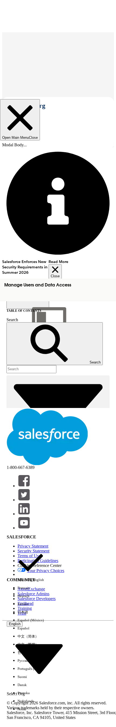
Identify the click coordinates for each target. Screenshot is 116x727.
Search (12, 319)
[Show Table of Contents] (27, 304)
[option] (31, 566)
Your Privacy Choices (45, 570)
